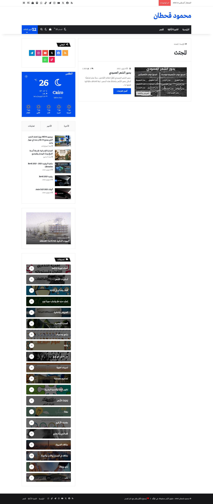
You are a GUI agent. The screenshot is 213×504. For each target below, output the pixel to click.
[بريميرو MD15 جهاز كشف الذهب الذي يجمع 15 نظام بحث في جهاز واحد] (63, 141)
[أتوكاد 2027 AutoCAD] (63, 193)
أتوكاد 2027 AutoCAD (44, 189)
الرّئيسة (182, 44)
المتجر (161, 29)
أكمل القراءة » (122, 91)
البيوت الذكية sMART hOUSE (54, 241)
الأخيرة (66, 126)
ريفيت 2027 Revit (46, 176)
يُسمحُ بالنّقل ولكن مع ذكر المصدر (135, 499)
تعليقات (31, 126)
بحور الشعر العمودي (120, 73)
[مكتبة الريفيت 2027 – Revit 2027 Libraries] (63, 167)
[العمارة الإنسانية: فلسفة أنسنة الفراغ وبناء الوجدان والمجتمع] (63, 154)
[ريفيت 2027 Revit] (63, 180)
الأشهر (49, 126)
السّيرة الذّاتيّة (173, 29)
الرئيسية (185, 29)
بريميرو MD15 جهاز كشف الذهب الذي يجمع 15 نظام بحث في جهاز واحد (40, 140)
